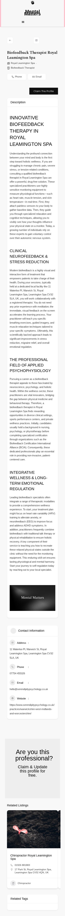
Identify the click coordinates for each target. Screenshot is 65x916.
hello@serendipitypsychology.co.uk (29, 689)
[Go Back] (10, 40)
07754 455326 (17, 673)
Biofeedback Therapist (22, 67)
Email (39, 76)
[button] (32, 21)
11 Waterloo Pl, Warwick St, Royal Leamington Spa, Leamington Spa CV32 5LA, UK (31, 653)
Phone (18, 76)
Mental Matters (32, 12)
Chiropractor (24, 883)
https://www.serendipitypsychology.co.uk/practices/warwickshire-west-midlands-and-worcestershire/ (32, 709)
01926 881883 (22, 865)
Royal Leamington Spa (23, 63)
